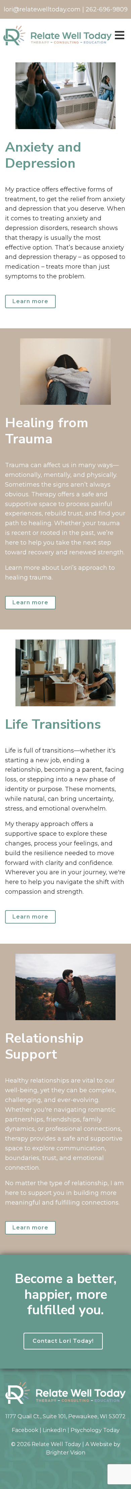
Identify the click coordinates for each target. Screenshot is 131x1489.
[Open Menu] (119, 36)
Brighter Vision (65, 1452)
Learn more (30, 301)
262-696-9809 (107, 9)
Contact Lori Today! (63, 1341)
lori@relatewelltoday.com (42, 9)
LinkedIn (54, 1430)
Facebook (25, 1430)
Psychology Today (95, 1430)
